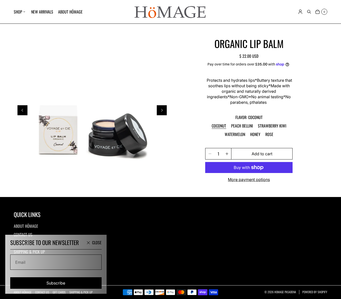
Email (20, 262)
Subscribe (55, 283)
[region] (92, 110)
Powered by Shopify (314, 292)
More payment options (249, 179)
